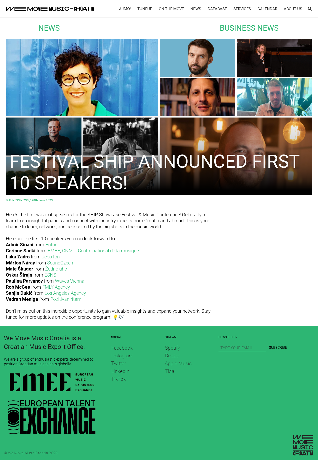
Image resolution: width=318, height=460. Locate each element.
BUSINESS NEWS (249, 28)
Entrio (51, 244)
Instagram (122, 356)
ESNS (50, 275)
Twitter (118, 363)
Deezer (172, 356)
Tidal (170, 371)
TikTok (118, 379)
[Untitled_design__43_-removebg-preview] (52, 383)
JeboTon (51, 256)
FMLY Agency (56, 287)
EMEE (54, 250)
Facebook (122, 348)
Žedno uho (56, 269)
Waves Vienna (69, 281)
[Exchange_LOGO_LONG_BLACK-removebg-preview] (52, 415)
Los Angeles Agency (65, 293)
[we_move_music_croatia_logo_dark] (50, 8)
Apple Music (178, 363)
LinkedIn (120, 371)
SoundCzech (60, 263)
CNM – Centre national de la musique (100, 250)
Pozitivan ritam (66, 299)
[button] (309, 8)
